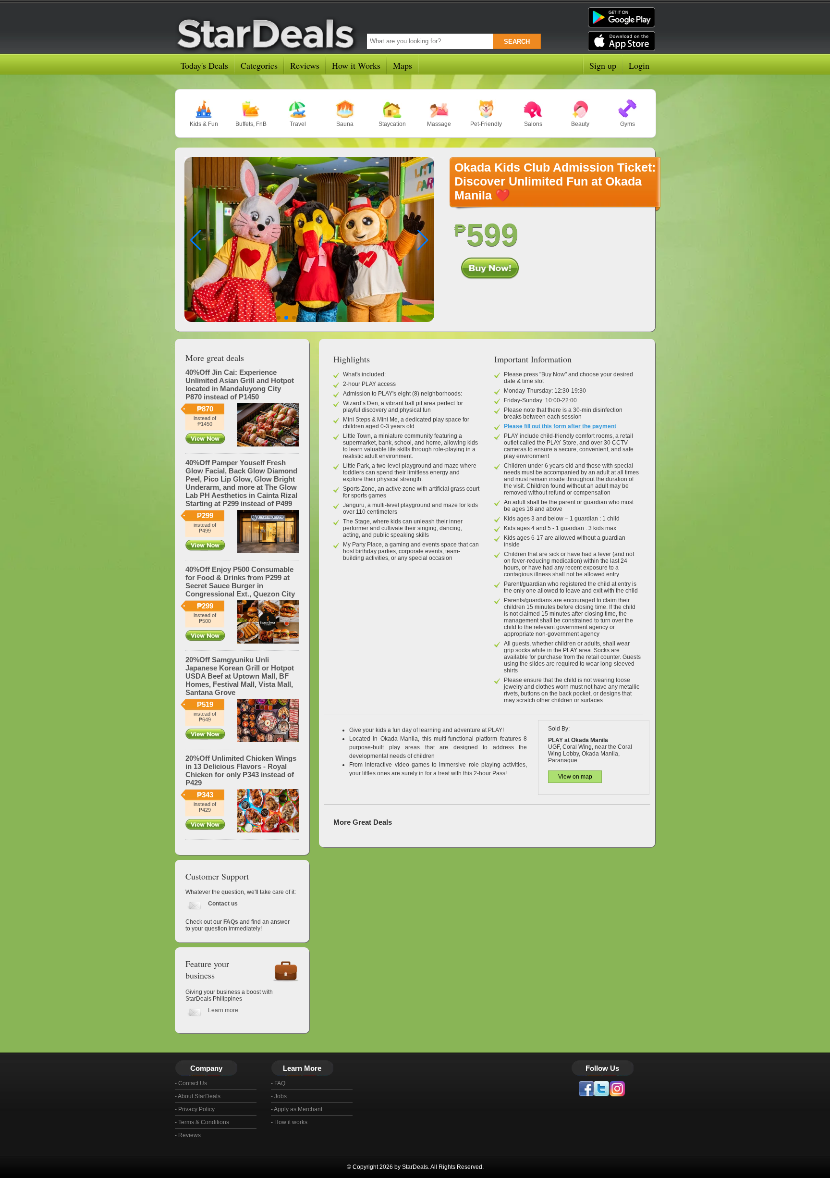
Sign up (602, 65)
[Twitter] (601, 1088)
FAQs (230, 921)
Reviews (304, 65)
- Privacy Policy (195, 1109)
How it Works (356, 65)
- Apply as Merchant (296, 1109)
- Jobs (279, 1096)
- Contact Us (191, 1083)
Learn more (223, 1010)
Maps (402, 65)
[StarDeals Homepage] (268, 32)
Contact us (223, 903)
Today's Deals (204, 65)
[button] (422, 240)
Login (639, 65)
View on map (575, 776)
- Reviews (188, 1135)
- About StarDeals (197, 1096)
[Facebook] (586, 1088)
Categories (259, 65)
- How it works (289, 1122)
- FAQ (278, 1083)
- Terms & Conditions (202, 1122)
